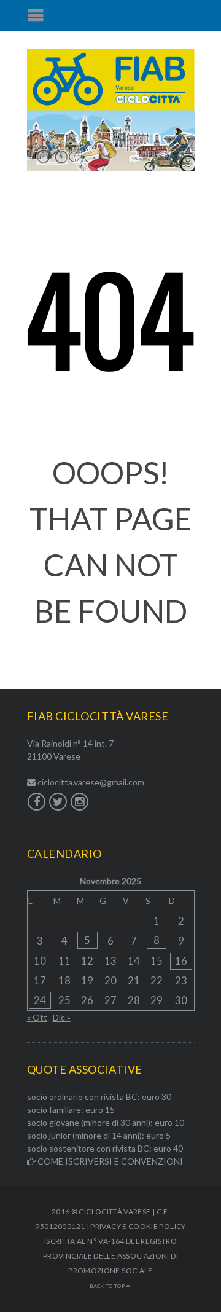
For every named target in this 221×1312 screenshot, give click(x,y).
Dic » (62, 1017)
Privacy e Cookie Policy (137, 1226)
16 (181, 960)
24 (40, 1000)
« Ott (37, 1017)
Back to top (108, 1286)
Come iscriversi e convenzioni (109, 1161)
